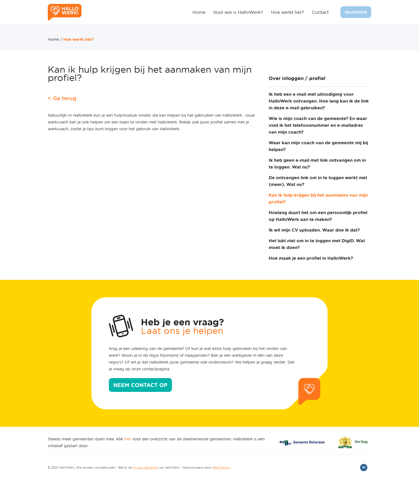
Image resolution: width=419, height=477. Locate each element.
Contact (320, 12)
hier (127, 438)
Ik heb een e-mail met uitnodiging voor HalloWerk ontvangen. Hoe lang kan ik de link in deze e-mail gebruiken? (319, 101)
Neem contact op (140, 385)
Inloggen (356, 12)
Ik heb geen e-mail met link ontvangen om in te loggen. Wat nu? (317, 163)
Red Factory (222, 467)
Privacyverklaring (145, 467)
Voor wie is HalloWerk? (238, 12)
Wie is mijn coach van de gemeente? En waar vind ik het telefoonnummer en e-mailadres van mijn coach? (318, 125)
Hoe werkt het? (287, 12)
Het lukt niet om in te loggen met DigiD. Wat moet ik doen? (317, 244)
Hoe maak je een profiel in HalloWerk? (311, 258)
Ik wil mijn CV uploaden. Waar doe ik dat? (314, 230)
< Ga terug (62, 98)
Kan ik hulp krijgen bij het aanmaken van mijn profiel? (318, 198)
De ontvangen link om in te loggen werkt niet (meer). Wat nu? (318, 180)
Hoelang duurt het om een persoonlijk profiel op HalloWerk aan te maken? (318, 215)
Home (199, 12)
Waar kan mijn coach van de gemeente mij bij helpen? (318, 146)
